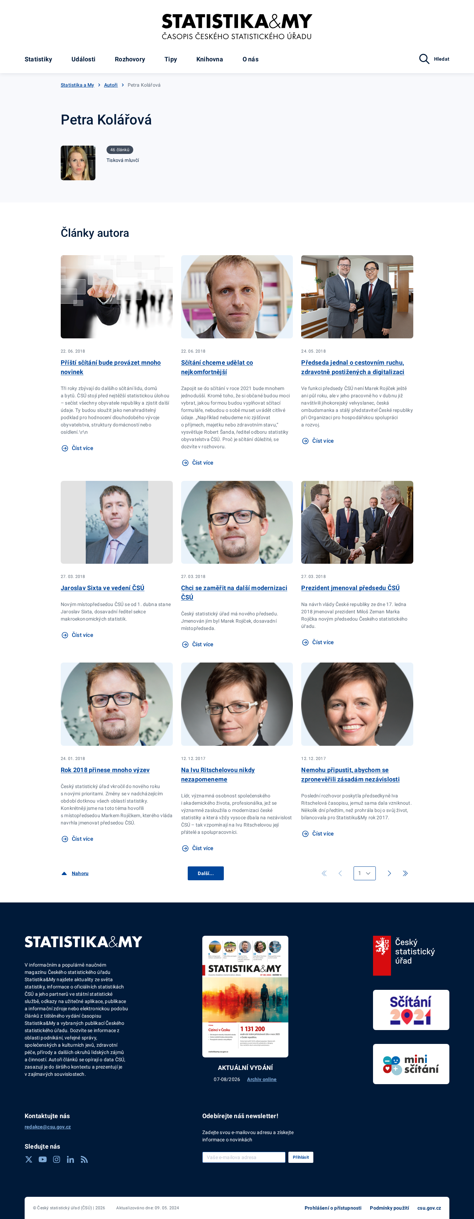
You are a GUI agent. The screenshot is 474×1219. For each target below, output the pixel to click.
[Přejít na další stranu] (389, 873)
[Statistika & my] (237, 27)
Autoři (111, 85)
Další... (205, 873)
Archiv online (262, 1079)
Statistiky (38, 59)
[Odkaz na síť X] (29, 1159)
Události (83, 59)
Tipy (170, 59)
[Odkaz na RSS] (84, 1159)
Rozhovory (130, 59)
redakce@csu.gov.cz (48, 1127)
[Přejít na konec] (405, 873)
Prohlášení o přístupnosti (333, 1208)
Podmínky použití (389, 1208)
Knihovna (209, 59)
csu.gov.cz (429, 1208)
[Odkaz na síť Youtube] (43, 1159)
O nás (251, 59)
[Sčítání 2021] (411, 1010)
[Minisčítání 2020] (411, 1064)
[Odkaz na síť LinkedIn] (70, 1159)
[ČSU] (404, 956)
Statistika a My (77, 85)
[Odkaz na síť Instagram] (56, 1159)
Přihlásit (301, 1157)
